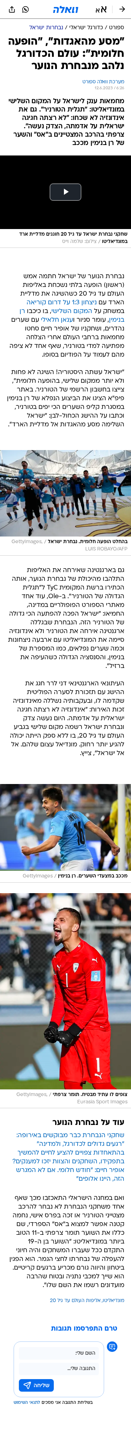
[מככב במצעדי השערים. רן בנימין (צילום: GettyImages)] (65, 833)
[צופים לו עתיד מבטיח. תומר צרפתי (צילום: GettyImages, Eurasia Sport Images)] (65, 1000)
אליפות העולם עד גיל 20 (75, 1301)
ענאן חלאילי (57, 320)
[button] (101, 9)
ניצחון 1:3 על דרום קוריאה (62, 302)
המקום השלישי (71, 311)
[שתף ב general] (12, 9)
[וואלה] (65, 9)
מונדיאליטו (113, 1301)
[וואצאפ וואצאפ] (25, 9)
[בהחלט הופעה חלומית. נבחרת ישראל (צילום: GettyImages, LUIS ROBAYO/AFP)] (65, 502)
